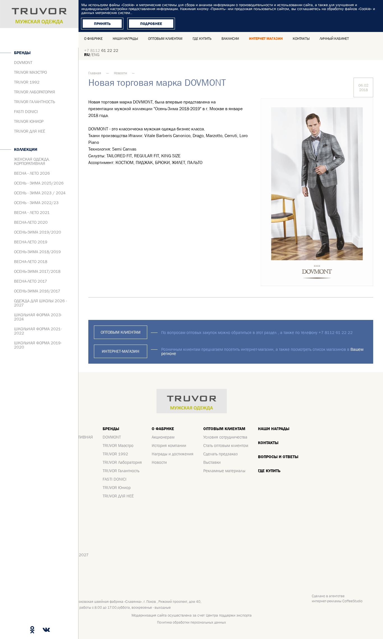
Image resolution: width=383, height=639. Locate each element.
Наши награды (125, 38)
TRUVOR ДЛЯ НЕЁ (29, 131)
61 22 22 (101, 50)
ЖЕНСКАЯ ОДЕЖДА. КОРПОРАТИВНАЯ (32, 161)
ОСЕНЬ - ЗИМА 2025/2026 (39, 183)
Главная (94, 73)
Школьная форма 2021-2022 (38, 331)
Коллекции (25, 149)
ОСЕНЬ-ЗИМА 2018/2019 (37, 252)
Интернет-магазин (120, 351)
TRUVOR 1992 (27, 82)
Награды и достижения (172, 453)
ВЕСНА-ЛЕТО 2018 (30, 261)
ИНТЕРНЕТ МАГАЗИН (266, 38)
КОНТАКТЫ (301, 38)
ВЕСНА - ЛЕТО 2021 (32, 212)
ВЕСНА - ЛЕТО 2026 (32, 173)
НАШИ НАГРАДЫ (273, 428)
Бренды (22, 52)
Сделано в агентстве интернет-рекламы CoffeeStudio (337, 598)
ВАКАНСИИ (230, 38)
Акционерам (163, 437)
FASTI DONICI (26, 111)
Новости (120, 73)
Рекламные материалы (224, 470)
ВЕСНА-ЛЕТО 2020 (31, 222)
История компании (169, 445)
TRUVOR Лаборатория (34, 92)
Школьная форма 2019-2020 (38, 345)
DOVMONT (23, 62)
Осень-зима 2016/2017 (37, 291)
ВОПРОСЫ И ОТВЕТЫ (278, 456)
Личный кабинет (334, 38)
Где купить (202, 38)
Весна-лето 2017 (30, 281)
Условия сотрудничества (225, 437)
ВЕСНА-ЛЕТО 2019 (30, 242)
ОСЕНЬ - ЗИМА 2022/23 (36, 202)
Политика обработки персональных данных (191, 622)
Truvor (39, 14)
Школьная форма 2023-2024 (38, 317)
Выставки (212, 462)
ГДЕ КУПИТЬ (269, 470)
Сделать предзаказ (220, 453)
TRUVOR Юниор (28, 121)
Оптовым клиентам (165, 38)
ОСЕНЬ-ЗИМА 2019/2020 (37, 232)
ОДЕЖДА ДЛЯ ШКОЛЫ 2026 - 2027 (40, 303)
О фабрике (93, 38)
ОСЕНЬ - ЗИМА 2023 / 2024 (40, 193)
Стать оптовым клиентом (225, 445)
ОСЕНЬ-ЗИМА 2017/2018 (37, 271)
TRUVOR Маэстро (30, 72)
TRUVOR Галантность (34, 102)
